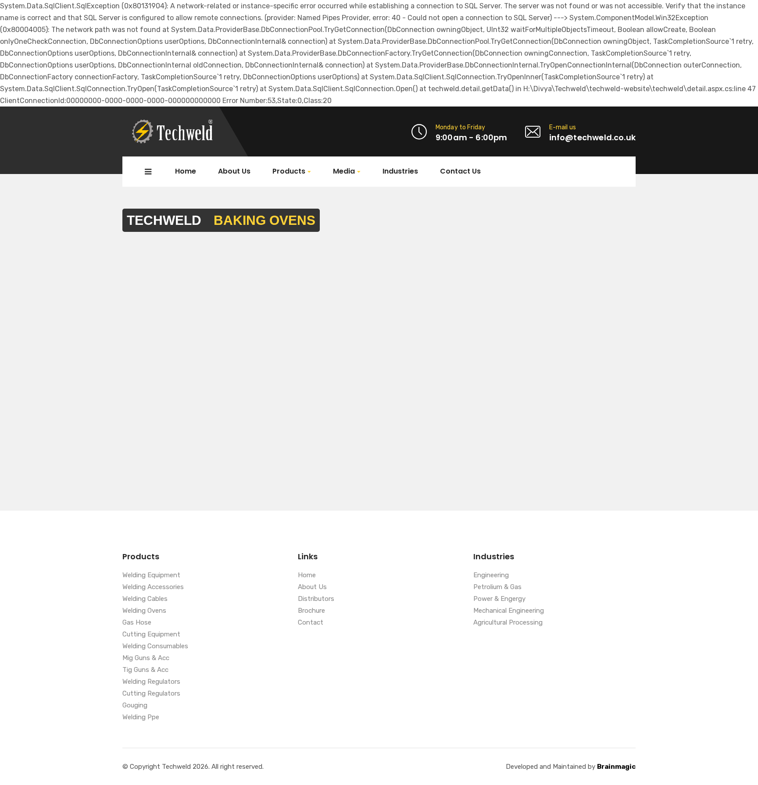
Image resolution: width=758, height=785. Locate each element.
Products (288, 171)
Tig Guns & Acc (145, 670)
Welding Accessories (153, 587)
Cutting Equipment (151, 634)
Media (344, 171)
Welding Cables (145, 599)
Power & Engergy (499, 599)
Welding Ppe (140, 717)
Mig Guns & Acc (145, 658)
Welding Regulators (151, 682)
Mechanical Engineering (508, 611)
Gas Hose (136, 622)
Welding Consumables (155, 646)
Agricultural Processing (508, 622)
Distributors (316, 599)
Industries (400, 171)
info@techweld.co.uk (592, 137)
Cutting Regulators (151, 693)
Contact (310, 622)
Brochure (311, 611)
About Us (234, 171)
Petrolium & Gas (497, 587)
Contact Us (460, 171)
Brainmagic (616, 767)
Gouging (134, 705)
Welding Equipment (151, 575)
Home (185, 171)
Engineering (491, 575)
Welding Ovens (144, 611)
